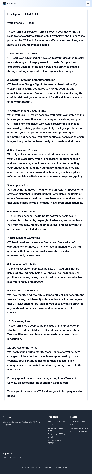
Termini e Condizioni (79, 428)
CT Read (8, 417)
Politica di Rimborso (78, 431)
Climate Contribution (61, 467)
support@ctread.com (12, 457)
